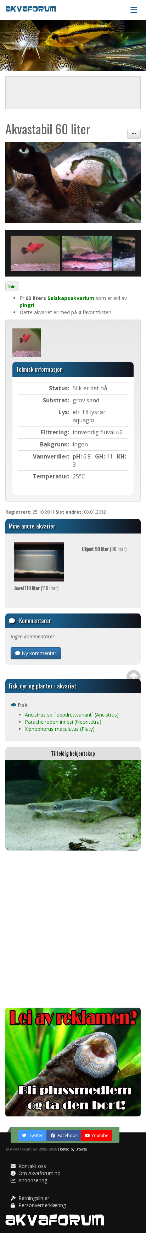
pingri (26, 305)
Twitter (35, 1135)
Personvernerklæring (41, 1205)
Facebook (67, 1135)
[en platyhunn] (35, 253)
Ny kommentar (38, 653)
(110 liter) (36, 587)
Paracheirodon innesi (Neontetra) (63, 721)
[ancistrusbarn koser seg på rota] (87, 253)
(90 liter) (104, 548)
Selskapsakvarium (70, 298)
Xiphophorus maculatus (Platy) (60, 728)
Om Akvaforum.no (39, 1173)
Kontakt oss (31, 1166)
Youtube (99, 1135)
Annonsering (32, 1180)
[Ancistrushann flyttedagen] (73, 182)
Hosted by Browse (72, 1149)
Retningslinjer (33, 1198)
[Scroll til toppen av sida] (134, 677)
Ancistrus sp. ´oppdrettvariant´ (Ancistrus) (72, 714)
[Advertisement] (73, 929)
